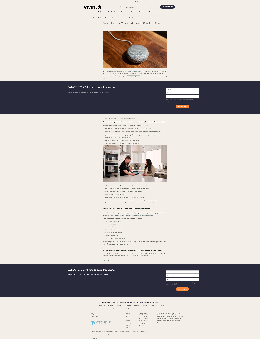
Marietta (119, 305)
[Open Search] (168, 1)
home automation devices (133, 75)
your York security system (133, 71)
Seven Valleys (111, 308)
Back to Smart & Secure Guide (112, 261)
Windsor (145, 305)
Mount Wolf (102, 305)
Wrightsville (128, 305)
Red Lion (163, 305)
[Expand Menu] (116, 11)
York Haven (154, 305)
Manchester (111, 305)
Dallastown (137, 305)
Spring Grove (129, 308)
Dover (100, 308)
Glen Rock (136, 308)
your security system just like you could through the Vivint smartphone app (133, 215)
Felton (118, 308)
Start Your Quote (182, 106)
